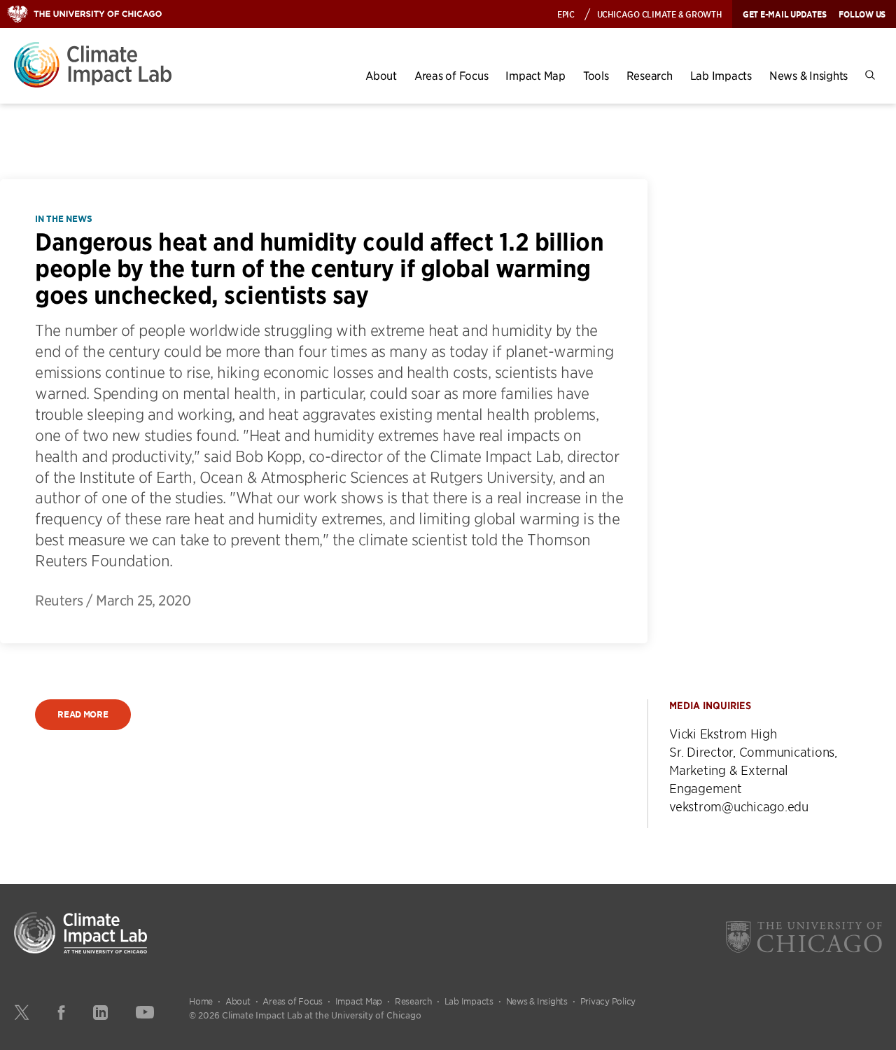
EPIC (566, 13)
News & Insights (808, 75)
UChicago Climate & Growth (659, 13)
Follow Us (862, 14)
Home (201, 1001)
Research (649, 75)
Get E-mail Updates (785, 14)
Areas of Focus (451, 75)
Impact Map (535, 75)
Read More (82, 714)
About (381, 75)
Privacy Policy (608, 1001)
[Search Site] (870, 75)
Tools (596, 75)
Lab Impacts (721, 75)
